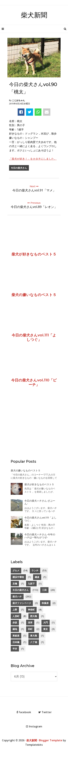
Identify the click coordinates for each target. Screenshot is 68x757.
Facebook (25, 712)
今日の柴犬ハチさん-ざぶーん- (39, 502)
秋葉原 (45, 603)
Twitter (47, 712)
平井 (15, 648)
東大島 (33, 635)
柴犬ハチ (17, 596)
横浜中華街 (18, 577)
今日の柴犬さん (19, 167)
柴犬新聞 (34, 15)
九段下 (31, 583)
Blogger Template (50, 740)
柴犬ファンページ (22, 603)
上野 (15, 609)
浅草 (30, 622)
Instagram (35, 726)
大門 (45, 622)
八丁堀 (33, 642)
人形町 (16, 616)
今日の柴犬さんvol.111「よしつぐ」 (40, 519)
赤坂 (15, 622)
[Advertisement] (34, 427)
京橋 (15, 583)
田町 (30, 629)
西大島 (33, 616)
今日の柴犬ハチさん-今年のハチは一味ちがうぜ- (39, 536)
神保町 (31, 609)
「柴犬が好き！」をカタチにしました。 (33, 158)
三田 (44, 589)
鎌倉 (37, 577)
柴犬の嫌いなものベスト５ (25, 470)
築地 (15, 629)
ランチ (35, 570)
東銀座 (16, 635)
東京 (45, 629)
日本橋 (16, 642)
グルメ (16, 570)
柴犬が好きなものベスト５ (39, 484)
